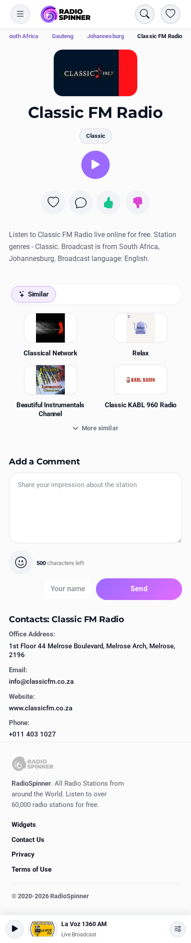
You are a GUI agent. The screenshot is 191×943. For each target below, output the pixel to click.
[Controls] (178, 929)
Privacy (23, 854)
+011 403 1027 (32, 734)
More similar (100, 428)
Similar (38, 294)
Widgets (24, 825)
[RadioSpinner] (66, 14)
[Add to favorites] (53, 202)
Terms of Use (32, 869)
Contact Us (28, 840)
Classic (95, 135)
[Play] (95, 165)
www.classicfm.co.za (40, 708)
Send (139, 589)
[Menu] (20, 14)
